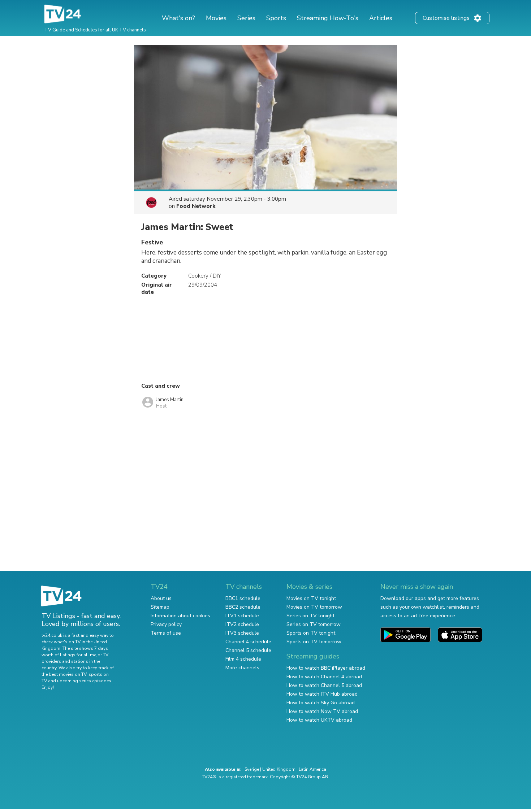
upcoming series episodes (84, 681)
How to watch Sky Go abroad (320, 702)
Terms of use (166, 633)
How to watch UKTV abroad (319, 720)
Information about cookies (180, 615)
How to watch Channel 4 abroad (324, 676)
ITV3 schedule (242, 633)
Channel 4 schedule (248, 641)
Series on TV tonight (310, 615)
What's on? (178, 18)
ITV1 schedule (242, 615)
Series (246, 18)
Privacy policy (166, 624)
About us (161, 598)
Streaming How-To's (327, 18)
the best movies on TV (64, 674)
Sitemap (160, 607)
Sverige (252, 769)
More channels (242, 667)
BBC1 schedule (242, 598)
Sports (276, 18)
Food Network (196, 206)
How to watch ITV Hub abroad (322, 694)
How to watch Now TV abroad (322, 711)
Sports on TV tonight (310, 633)
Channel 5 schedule (248, 650)
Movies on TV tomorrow (314, 607)
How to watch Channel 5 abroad (324, 685)
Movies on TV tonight (311, 598)
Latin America (312, 769)
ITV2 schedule (242, 624)
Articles (380, 18)
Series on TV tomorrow (313, 624)
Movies (216, 18)
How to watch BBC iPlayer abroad (325, 668)
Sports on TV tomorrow (313, 641)
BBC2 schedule (242, 607)
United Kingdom (278, 769)
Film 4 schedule (243, 659)
